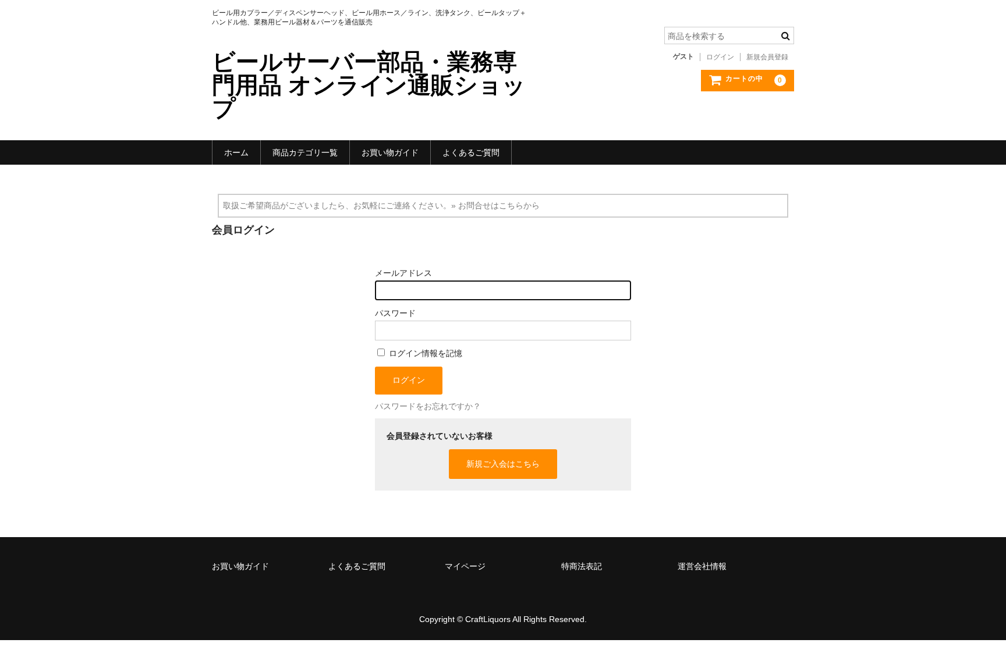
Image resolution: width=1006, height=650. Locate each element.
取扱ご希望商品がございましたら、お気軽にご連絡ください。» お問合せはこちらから (381, 205)
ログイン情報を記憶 (424, 353)
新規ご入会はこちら (503, 463)
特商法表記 (581, 566)
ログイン (720, 57)
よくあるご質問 (471, 152)
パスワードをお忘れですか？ (428, 406)
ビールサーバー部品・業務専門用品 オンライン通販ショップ (369, 85)
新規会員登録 (767, 57)
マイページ (465, 566)
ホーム (236, 152)
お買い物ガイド (390, 152)
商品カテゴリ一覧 (305, 152)
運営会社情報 (702, 566)
